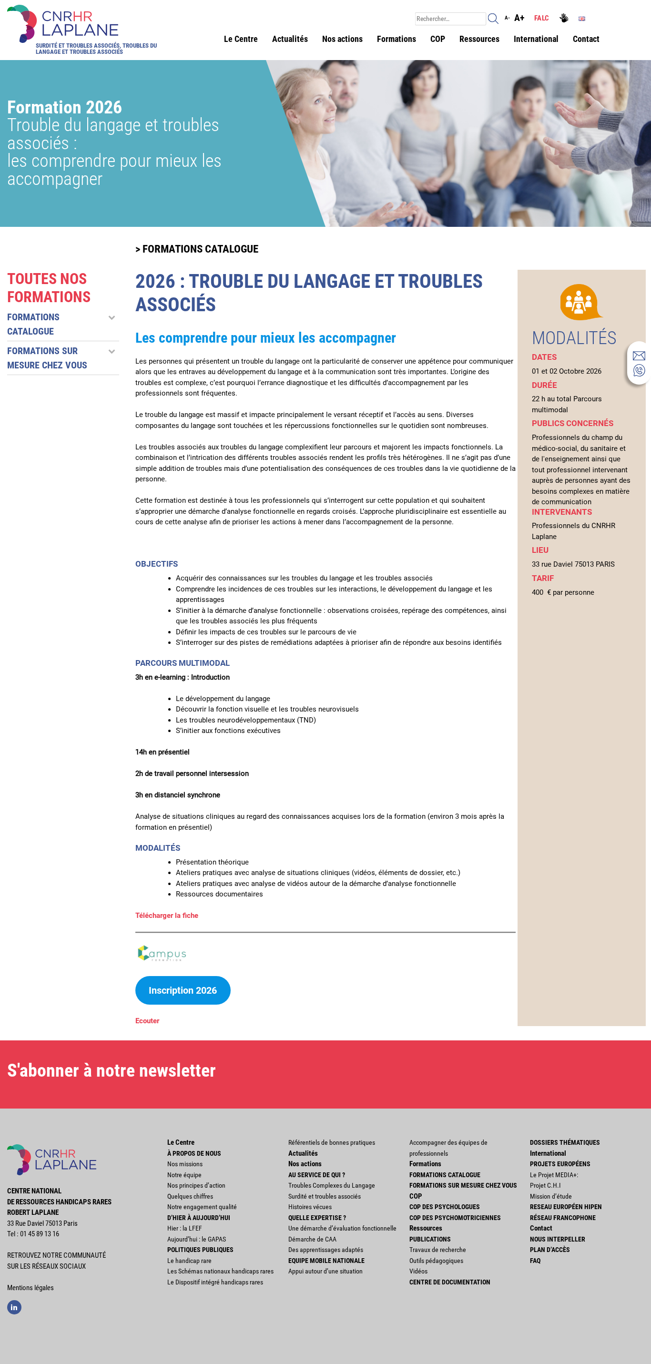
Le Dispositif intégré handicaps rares (215, 1282)
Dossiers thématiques (565, 1142)
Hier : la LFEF (184, 1228)
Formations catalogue (444, 1175)
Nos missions (185, 1164)
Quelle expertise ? (317, 1217)
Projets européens (560, 1164)
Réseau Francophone (563, 1217)
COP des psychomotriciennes (455, 1217)
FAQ (535, 1260)
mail (639, 355)
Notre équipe (184, 1175)
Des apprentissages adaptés (325, 1249)
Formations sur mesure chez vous (463, 1185)
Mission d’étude (551, 1196)
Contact (586, 39)
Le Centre (241, 39)
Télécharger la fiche (166, 915)
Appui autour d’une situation (325, 1271)
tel (639, 370)
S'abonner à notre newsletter (111, 1070)
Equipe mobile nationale (326, 1260)
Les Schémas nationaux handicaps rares (220, 1271)
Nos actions (342, 39)
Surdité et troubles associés (324, 1196)
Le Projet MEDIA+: (554, 1175)
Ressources (479, 39)
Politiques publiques (200, 1249)
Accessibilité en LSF (565, 18)
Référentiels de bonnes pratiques (331, 1142)
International (536, 39)
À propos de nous (194, 1153)
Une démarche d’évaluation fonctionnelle (342, 1228)
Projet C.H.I (545, 1185)
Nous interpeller (557, 1239)
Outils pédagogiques (436, 1260)
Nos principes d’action (196, 1185)
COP (437, 39)
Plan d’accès (550, 1249)
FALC (541, 18)
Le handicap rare (189, 1260)
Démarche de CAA (312, 1239)
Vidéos (418, 1271)
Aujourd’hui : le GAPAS (196, 1239)
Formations (396, 39)
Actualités (290, 39)
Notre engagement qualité (202, 1207)
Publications (430, 1239)
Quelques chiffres (190, 1196)
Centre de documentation (449, 1282)
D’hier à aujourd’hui (198, 1217)
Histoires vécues (310, 1207)
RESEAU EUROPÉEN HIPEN (566, 1207)
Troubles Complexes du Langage (331, 1185)
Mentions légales (30, 1287)
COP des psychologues (444, 1207)
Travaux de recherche (437, 1249)
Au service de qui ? (316, 1175)
